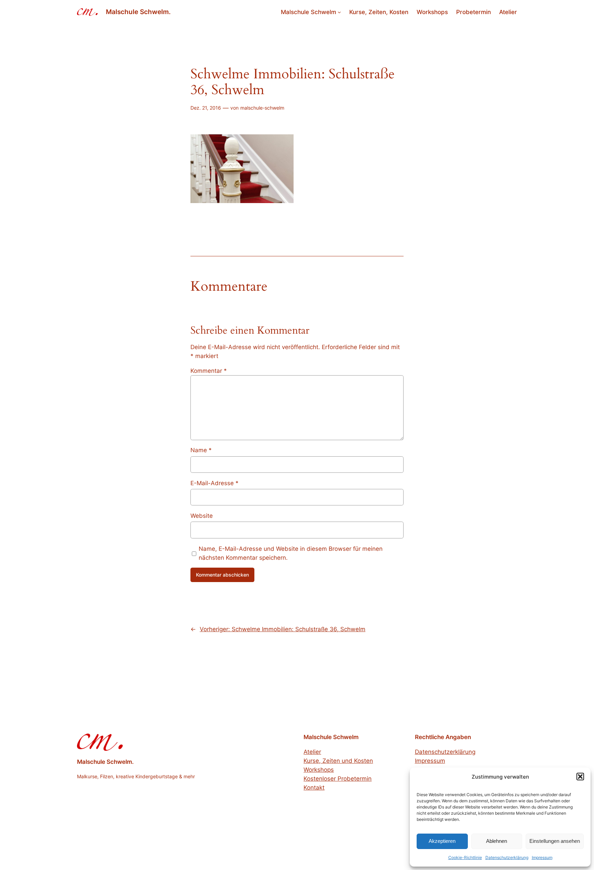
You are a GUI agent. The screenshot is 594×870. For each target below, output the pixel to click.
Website (201, 515)
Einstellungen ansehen (554, 841)
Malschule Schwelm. (138, 12)
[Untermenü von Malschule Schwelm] (339, 12)
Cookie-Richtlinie (465, 857)
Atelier (312, 751)
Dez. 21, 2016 (205, 108)
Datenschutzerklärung (506, 857)
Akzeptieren (442, 841)
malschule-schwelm (262, 108)
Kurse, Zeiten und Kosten (338, 760)
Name (201, 450)
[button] (580, 776)
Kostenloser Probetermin (338, 778)
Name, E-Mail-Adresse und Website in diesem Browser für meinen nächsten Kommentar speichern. (291, 553)
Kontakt (314, 787)
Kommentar (208, 370)
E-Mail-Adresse (214, 483)
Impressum (542, 857)
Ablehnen (496, 841)
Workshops (319, 769)
